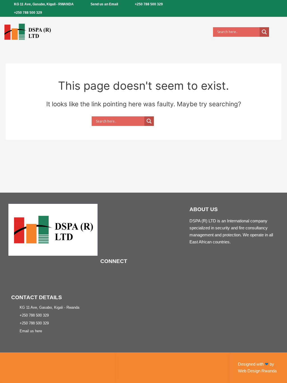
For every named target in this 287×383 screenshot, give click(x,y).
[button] (132, 32)
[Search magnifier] (264, 32)
